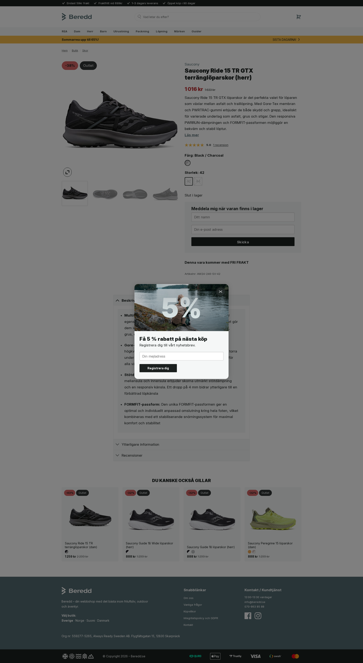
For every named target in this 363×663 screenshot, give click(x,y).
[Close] (220, 291)
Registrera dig (158, 368)
